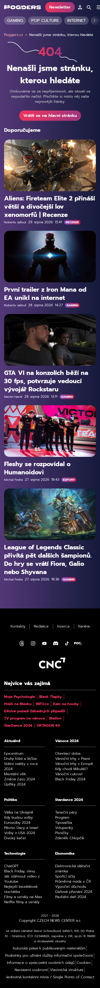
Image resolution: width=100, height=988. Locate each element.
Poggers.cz (13, 35)
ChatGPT (11, 866)
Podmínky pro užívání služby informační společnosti (49, 955)
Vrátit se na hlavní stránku (50, 116)
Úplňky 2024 (14, 784)
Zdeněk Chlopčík (69, 838)
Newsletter (60, 7)
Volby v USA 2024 (19, 833)
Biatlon (55, 718)
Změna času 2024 (19, 779)
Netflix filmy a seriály (21, 902)
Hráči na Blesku (18, 704)
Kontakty (18, 626)
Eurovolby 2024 (17, 822)
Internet (76, 20)
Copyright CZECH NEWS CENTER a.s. (50, 920)
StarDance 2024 (18, 725)
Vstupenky (64, 827)
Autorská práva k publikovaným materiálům (49, 948)
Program (62, 817)
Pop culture (45, 20)
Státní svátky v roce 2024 (21, 766)
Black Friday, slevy (19, 871)
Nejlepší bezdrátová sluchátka (20, 889)
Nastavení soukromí (31, 970)
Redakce (41, 626)
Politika (10, 799)
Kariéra (84, 626)
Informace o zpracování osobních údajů (40, 962)
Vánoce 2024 (67, 741)
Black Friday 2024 (70, 779)
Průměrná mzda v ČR (73, 881)
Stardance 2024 (69, 799)
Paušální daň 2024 (70, 897)
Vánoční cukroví (68, 774)
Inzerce (63, 626)
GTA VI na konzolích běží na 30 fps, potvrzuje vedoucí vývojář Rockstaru (46, 381)
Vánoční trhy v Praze (72, 758)
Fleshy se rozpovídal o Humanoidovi (37, 468)
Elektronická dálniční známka (72, 869)
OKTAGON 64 (48, 725)
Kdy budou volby (18, 817)
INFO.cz (42, 704)
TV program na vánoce (24, 718)
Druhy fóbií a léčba (20, 758)
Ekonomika (64, 853)
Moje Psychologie (19, 696)
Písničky (61, 833)
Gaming (15, 20)
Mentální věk (15, 774)
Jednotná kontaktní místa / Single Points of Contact (50, 977)
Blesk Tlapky (50, 696)
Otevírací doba (68, 753)
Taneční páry (66, 812)
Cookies (84, 962)
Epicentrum (13, 753)
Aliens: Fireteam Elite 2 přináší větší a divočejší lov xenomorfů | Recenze (49, 206)
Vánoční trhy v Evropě (74, 764)
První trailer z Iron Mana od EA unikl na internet (45, 294)
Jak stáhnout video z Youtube (22, 879)
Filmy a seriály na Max (23, 897)
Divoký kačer (15, 838)
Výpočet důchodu (70, 886)
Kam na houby (66, 704)
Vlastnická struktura (66, 970)
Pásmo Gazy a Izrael (21, 827)
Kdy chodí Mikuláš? (71, 769)
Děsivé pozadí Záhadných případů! (34, 711)
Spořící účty (65, 876)
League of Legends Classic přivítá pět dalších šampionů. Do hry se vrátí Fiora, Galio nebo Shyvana (48, 560)
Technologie (14, 853)
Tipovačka (63, 822)
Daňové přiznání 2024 (73, 891)
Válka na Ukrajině (18, 812)
